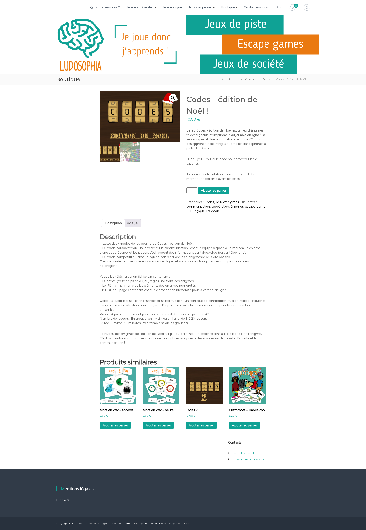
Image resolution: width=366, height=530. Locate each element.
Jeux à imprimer (200, 7)
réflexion (212, 211)
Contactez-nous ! (256, 7)
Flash (136, 523)
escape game (255, 206)
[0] (292, 8)
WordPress (182, 523)
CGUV (64, 500)
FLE (189, 211)
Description (113, 223)
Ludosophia (90, 523)
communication (198, 206)
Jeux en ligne (172, 7)
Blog (279, 7)
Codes (266, 79)
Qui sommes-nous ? (105, 7)
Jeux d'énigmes (246, 79)
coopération (220, 206)
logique (199, 211)
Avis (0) (132, 223)
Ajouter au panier (213, 191)
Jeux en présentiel (139, 7)
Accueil (225, 79)
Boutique (228, 7)
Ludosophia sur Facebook (248, 459)
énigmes (237, 206)
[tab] (113, 223)
